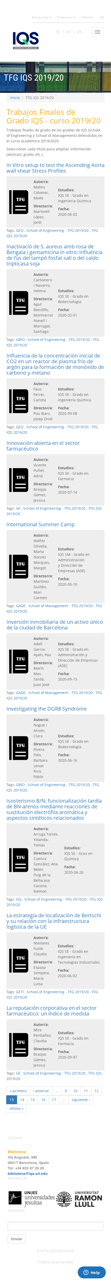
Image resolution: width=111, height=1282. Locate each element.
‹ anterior (41, 1090)
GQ (18, 899)
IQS (101, 17)
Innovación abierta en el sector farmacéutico (43, 445)
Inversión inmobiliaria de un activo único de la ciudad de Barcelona (54, 624)
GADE (21, 605)
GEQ (19, 230)
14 (22, 1099)
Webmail (87, 17)
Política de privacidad (55, 1262)
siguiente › (81, 1099)
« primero (18, 1090)
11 (86, 1090)
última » (16, 1108)
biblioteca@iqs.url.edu (28, 1174)
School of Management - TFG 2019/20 (60, 605)
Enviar (16, 1238)
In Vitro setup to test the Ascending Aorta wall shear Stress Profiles (55, 168)
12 (96, 1090)
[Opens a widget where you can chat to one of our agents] (91, 1272)
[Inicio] (26, 40)
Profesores (65, 17)
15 (33, 1099)
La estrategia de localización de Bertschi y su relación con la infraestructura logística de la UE (53, 921)
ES (58, 32)
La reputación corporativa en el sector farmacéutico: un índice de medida (51, 1010)
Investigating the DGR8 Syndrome (46, 708)
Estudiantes (40, 17)
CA (69, 32)
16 (43, 1099)
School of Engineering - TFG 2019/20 (57, 230)
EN (79, 32)
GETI (20, 991)
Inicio (15, 97)
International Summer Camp (40, 524)
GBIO (20, 339)
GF (18, 508)
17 (54, 1099)
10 (75, 1090)
